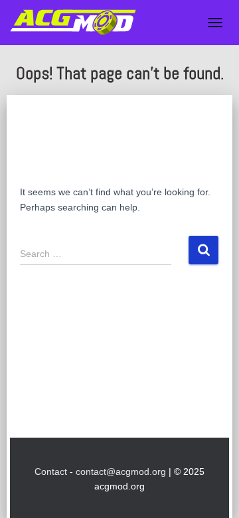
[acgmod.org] (78, 22)
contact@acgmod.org (121, 471)
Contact (51, 471)
